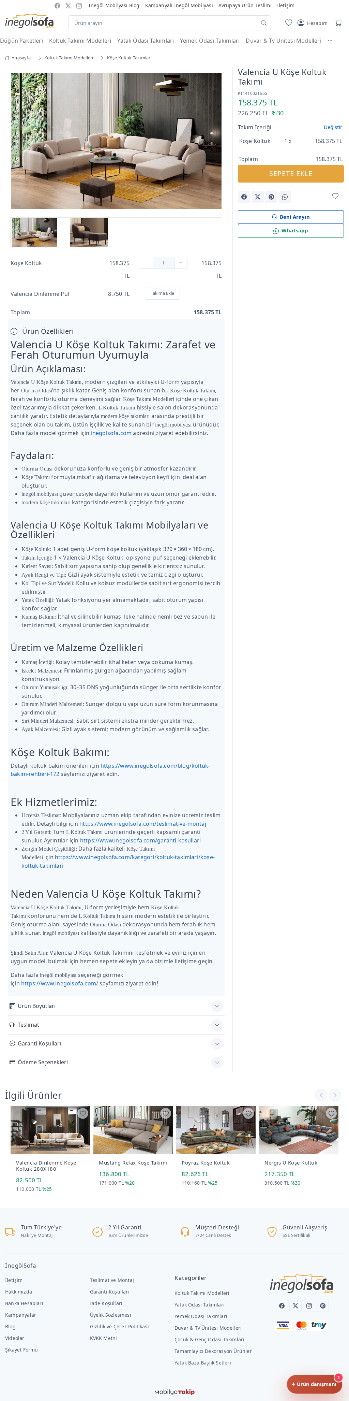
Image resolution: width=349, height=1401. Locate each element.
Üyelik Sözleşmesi (110, 1315)
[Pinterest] (323, 1306)
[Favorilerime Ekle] (335, 196)
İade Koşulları (106, 1303)
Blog (10, 1326)
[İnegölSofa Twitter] (68, 5)
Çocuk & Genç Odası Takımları (209, 1339)
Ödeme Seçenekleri (43, 1062)
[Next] (216, 141)
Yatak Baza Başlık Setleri (202, 1362)
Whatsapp (295, 230)
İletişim (286, 5)
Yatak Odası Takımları (145, 40)
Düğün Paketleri (21, 40)
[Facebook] (282, 1306)
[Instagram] (309, 1306)
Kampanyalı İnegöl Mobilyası (179, 5)
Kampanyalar (20, 1315)
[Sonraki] (321, 1095)
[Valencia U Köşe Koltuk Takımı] (116, 140)
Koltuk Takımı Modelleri (80, 40)
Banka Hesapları (24, 1303)
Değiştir (333, 127)
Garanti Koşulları (39, 1043)
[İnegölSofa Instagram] (79, 5)
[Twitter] (295, 1306)
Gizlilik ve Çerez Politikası (119, 1326)
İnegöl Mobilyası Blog (114, 5)
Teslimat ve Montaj (112, 1280)
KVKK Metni (103, 1338)
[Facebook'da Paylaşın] (244, 197)
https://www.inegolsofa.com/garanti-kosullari (140, 840)
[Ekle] (180, 263)
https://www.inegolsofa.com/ (59, 983)
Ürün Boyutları (37, 1006)
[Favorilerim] (287, 23)
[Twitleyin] (258, 197)
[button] (333, 40)
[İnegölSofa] (29, 21)
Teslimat (28, 1024)
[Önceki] (335, 1095)
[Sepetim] (337, 23)
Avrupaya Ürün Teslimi (245, 5)
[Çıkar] (146, 263)
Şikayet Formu (21, 1349)
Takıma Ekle (162, 293)
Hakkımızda (18, 1291)
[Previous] (16, 141)
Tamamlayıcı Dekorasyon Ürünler (213, 1351)
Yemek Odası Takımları (210, 40)
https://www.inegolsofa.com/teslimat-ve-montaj (142, 823)
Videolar (15, 1338)
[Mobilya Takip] (175, 1391)
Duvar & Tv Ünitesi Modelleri (283, 40)
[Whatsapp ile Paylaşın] (285, 197)
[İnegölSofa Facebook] (57, 5)
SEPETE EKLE (291, 173)
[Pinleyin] (271, 197)
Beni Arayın (295, 216)
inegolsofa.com (111, 433)
